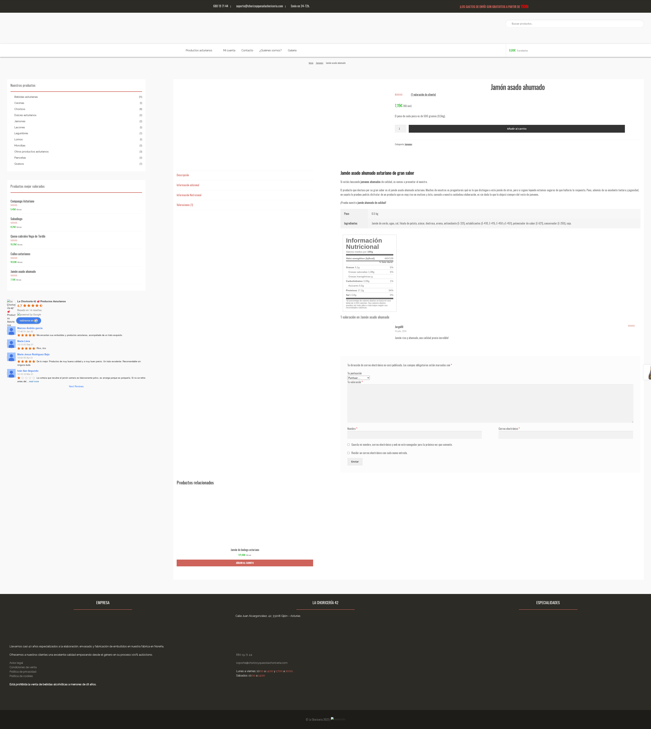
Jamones (319, 63)
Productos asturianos (199, 50)
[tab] (245, 175)
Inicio (311, 63)
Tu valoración (355, 382)
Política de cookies (21, 676)
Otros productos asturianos (31, 151)
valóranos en (27, 320)
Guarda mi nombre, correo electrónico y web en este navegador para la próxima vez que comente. (401, 445)
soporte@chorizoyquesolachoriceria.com (259, 6)
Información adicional (188, 185)
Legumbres (21, 133)
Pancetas (20, 157)
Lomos (18, 139)
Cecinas (19, 103)
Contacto (247, 50)
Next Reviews (76, 386)
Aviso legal (16, 662)
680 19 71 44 (220, 6)
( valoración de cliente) (423, 95)
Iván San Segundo (27, 370)
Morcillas (19, 145)
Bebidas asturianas (26, 96)
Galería (292, 50)
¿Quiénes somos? (270, 50)
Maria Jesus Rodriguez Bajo (33, 354)
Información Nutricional (189, 195)
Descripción (183, 175)
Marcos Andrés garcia (30, 328)
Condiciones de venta (23, 667)
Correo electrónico (509, 429)
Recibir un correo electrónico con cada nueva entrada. (379, 453)
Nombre (352, 429)
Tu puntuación (354, 373)
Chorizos (19, 109)
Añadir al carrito (517, 128)
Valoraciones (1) (185, 205)
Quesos (19, 163)
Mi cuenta (229, 50)
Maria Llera (23, 341)
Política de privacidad (22, 671)
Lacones (19, 127)
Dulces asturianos (25, 115)
